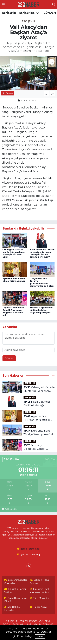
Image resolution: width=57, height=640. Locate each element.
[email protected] (30, 548)
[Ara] (53, 4)
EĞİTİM (7, 624)
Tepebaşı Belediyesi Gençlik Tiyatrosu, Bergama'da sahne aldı (13, 311)
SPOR (28, 624)
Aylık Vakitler (11, 509)
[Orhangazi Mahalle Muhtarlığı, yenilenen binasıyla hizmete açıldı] (14, 240)
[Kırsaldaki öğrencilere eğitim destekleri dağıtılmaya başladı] (42, 298)
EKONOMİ (17, 624)
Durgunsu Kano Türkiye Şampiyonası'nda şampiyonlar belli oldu (42, 282)
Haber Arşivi (40, 607)
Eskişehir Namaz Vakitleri (15, 591)
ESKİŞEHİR (9, 12)
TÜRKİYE (48, 624)
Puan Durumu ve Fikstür (15, 600)
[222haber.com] (28, 4)
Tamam (40, 636)
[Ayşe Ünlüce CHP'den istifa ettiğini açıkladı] (14, 269)
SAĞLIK (37, 624)
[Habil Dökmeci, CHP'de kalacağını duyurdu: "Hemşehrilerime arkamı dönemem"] (42, 240)
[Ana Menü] (3, 4)
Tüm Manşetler (41, 598)
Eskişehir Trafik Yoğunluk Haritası (40, 591)
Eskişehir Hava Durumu (40, 581)
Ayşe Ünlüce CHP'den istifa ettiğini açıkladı (14, 279)
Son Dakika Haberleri (12, 608)
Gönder (9, 358)
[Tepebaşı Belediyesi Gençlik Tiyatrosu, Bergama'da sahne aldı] (14, 298)
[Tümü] (53, 375)
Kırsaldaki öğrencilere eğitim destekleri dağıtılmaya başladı (41, 310)
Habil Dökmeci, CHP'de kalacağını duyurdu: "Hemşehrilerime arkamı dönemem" (42, 253)
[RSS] (28, 566)
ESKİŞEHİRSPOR (29, 12)
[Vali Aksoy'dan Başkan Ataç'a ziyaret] (28, 73)
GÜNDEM (50, 12)
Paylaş (9, 93)
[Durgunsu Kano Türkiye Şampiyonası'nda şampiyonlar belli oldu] (42, 269)
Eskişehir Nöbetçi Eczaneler (15, 581)
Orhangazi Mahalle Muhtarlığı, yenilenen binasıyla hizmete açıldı (13, 253)
